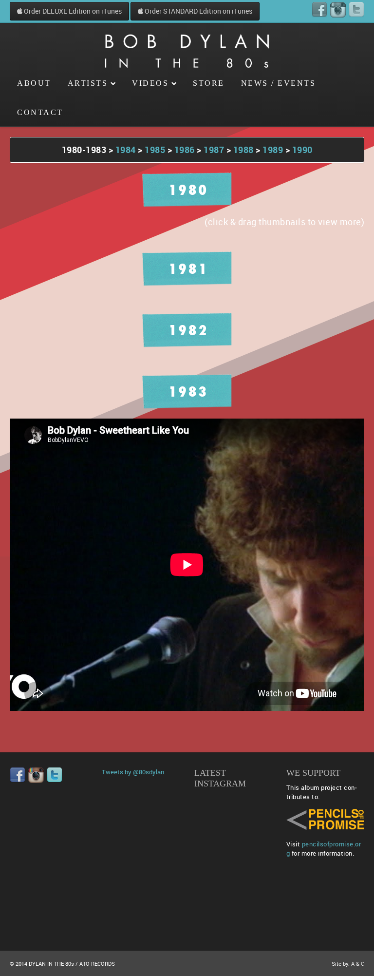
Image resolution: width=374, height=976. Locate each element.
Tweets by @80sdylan (133, 771)
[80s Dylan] (187, 45)
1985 (155, 149)
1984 (125, 149)
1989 (272, 149)
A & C (357, 963)
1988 (243, 149)
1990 (302, 149)
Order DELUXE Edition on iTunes (72, 11)
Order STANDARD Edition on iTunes (197, 11)
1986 (184, 149)
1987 (215, 149)
